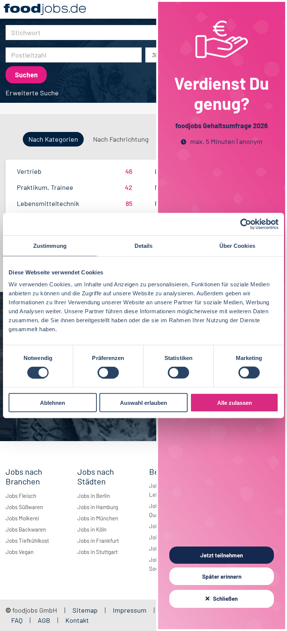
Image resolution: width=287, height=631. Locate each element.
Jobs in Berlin (93, 495)
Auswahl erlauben (143, 402)
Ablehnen (52, 402)
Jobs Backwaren (26, 529)
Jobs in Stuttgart (97, 551)
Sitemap (85, 610)
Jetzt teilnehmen (221, 555)
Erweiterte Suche (32, 93)
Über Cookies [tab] (237, 246)
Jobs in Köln (92, 529)
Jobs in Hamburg (97, 507)
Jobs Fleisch (21, 495)
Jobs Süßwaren (24, 507)
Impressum (129, 610)
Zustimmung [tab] (50, 246)
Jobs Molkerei (22, 518)
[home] (45, 9)
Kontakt (77, 620)
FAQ (16, 620)
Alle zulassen (234, 402)
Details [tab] (144, 246)
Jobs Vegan (20, 551)
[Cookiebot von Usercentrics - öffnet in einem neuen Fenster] (245, 224)
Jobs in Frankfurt (98, 540)
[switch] (108, 373)
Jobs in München (97, 518)
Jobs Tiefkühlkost (27, 540)
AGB (45, 620)
